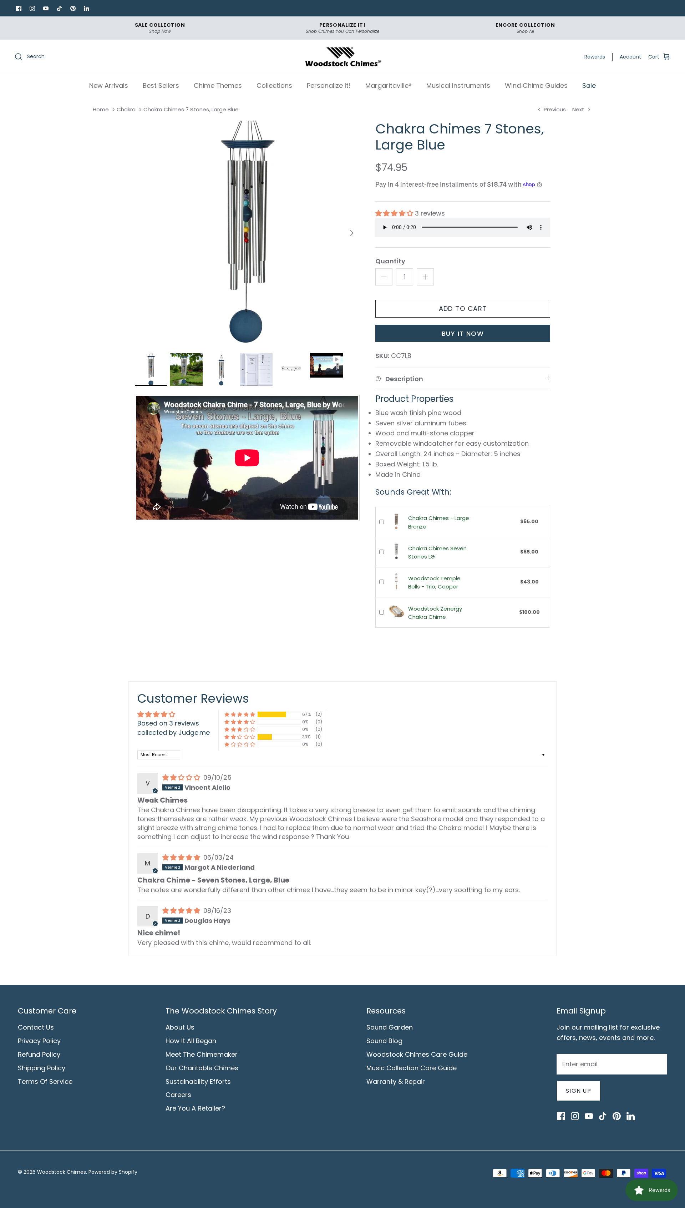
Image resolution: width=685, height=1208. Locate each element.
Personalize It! (329, 85)
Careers (178, 1094)
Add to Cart (463, 308)
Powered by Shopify (112, 1172)
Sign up (578, 1091)
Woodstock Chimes (61, 1172)
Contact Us (36, 1027)
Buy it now (463, 333)
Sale (589, 85)
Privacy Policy (39, 1040)
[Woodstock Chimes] (343, 57)
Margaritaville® (388, 85)
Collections (274, 85)
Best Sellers (161, 85)
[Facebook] (18, 8)
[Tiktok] (59, 8)
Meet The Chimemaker (202, 1054)
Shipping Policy (41, 1067)
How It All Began (191, 1040)
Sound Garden (389, 1027)
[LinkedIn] (86, 8)
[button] (395, 213)
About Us (180, 1027)
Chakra (126, 109)
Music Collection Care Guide (411, 1067)
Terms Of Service (45, 1081)
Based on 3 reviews (168, 723)
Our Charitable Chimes (202, 1067)
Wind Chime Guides (536, 85)
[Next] (352, 233)
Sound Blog (384, 1040)
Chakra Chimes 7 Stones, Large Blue (191, 109)
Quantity (390, 261)
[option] (247, 233)
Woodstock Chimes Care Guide (416, 1054)
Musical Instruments (458, 85)
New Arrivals (108, 85)
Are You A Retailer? (195, 1108)
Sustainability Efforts (198, 1081)
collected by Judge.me (173, 732)
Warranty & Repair (395, 1081)
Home (101, 109)
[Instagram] (32, 8)
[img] (182, 777)
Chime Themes (218, 85)
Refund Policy (39, 1054)
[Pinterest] (72, 8)
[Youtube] (45, 8)
